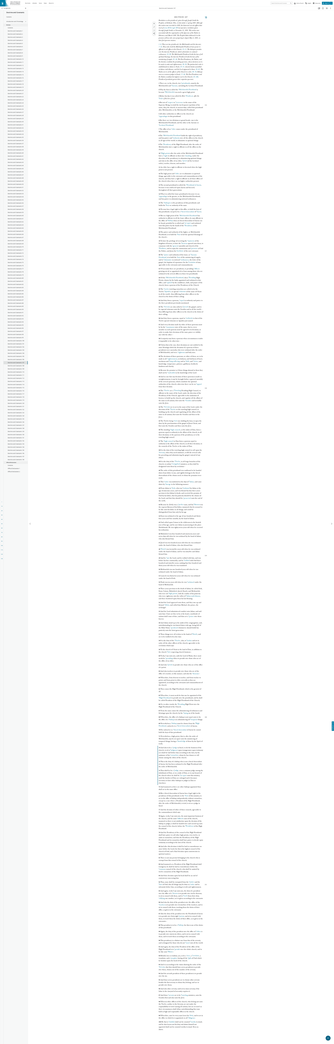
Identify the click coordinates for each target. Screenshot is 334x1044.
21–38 (175, 59)
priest (185, 161)
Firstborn (162, 248)
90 (1, 541)
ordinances (185, 260)
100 (2, 545)
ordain (189, 640)
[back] (2, 8)
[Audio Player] (328, 1038)
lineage (168, 484)
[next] (331, 524)
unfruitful (171, 373)
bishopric (167, 203)
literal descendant (187, 212)
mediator (180, 251)
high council (168, 441)
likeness (197, 505)
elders (198, 931)
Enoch (163, 549)
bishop (170, 221)
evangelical (176, 464)
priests (170, 665)
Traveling (177, 390)
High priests (165, 153)
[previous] (30, 524)
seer (188, 956)
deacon (175, 893)
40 (1, 519)
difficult (180, 818)
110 (2, 550)
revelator (196, 956)
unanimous (170, 327)
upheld (169, 283)
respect (170, 102)
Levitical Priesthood (166, 125)
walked (186, 560)
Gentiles (188, 400)
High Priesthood (165, 698)
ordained (186, 488)
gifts (189, 958)
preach (185, 307)
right (166, 156)
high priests (173, 594)
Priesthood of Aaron (194, 185)
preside (177, 949)
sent (175, 421)
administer (168, 260)
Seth (173, 488)
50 (1, 523)
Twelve (166, 390)
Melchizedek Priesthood (187, 90)
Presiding (192, 278)
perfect (181, 505)
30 (1, 515)
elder (174, 129)
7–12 (160, 47)
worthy (193, 1022)
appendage (163, 196)
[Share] (154, 33)
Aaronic (175, 86)
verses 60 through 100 (171, 28)
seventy (171, 995)
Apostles (168, 291)
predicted (174, 628)
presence (194, 248)
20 (1, 510)
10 (1, 506)
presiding (169, 658)
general (175, 246)
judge (175, 748)
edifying (162, 898)
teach (185, 896)
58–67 (198, 69)
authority (176, 138)
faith (187, 361)
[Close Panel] (25, 8)
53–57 (182, 67)
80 (1, 537)
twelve (166, 289)
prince (191, 616)
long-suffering (175, 361)
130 (2, 558)
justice (192, 882)
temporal (194, 719)
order (167, 482)
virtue (196, 361)
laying (186, 713)
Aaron (199, 212)
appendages (163, 116)
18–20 (169, 54)
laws (169, 652)
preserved (187, 498)
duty (191, 1015)
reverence (179, 102)
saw (168, 558)
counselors (174, 755)
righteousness (172, 359)
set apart (188, 223)
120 (2, 554)
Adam (192, 482)
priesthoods (186, 83)
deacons (196, 674)
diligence (192, 1018)
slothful (172, 1022)
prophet (174, 958)
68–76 (194, 72)
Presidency (167, 144)
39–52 (184, 64)
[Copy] (154, 30)
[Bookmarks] (323, 8)
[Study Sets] (319, 8)
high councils (175, 430)
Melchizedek (169, 92)
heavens (184, 243)
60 (1, 528)
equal (182, 300)
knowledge (182, 741)
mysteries (191, 241)
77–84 (183, 74)
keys (167, 205)
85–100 (195, 77)
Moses (170, 952)
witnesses (182, 291)
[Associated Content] (206, 17)
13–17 (184, 49)
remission (192, 262)
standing (188, 156)
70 (1, 532)
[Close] (154, 23)
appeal (199, 384)
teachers (162, 905)
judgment (174, 750)
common (162, 869)
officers (197, 269)
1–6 (160, 44)
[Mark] (154, 27)
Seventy (167, 307)
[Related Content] (326, 8)
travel (188, 943)
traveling (185, 995)
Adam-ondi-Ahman (193, 596)
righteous (181, 352)
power (166, 255)
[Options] (330, 8)
